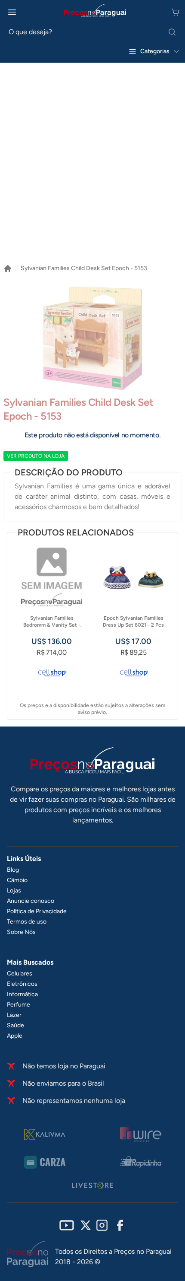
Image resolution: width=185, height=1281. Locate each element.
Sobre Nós (21, 932)
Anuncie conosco (30, 901)
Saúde (15, 1025)
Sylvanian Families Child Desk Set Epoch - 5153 (84, 268)
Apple (14, 1035)
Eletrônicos (22, 984)
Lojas (14, 890)
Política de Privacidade (37, 911)
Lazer (14, 1015)
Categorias (155, 51)
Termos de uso (26, 921)
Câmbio (17, 880)
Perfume (18, 1004)
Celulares (19, 973)
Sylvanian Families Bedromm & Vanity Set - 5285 (51, 621)
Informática (22, 994)
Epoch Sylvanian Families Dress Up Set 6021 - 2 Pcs (133, 621)
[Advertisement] (92, 160)
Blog (13, 869)
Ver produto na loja (36, 456)
